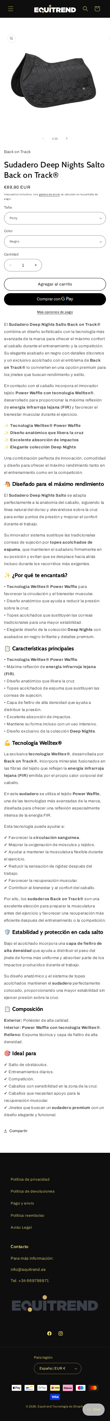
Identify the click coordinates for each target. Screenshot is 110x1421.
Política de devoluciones (32, 1191)
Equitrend (45, 1406)
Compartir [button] (18, 1131)
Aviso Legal (21, 1227)
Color (8, 231)
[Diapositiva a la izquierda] (43, 138)
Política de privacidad (30, 1179)
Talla (8, 207)
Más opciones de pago (55, 312)
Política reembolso (27, 1216)
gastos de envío (49, 194)
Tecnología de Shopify (68, 1406)
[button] (11, 9)
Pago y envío (22, 1203)
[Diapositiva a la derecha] (67, 138)
